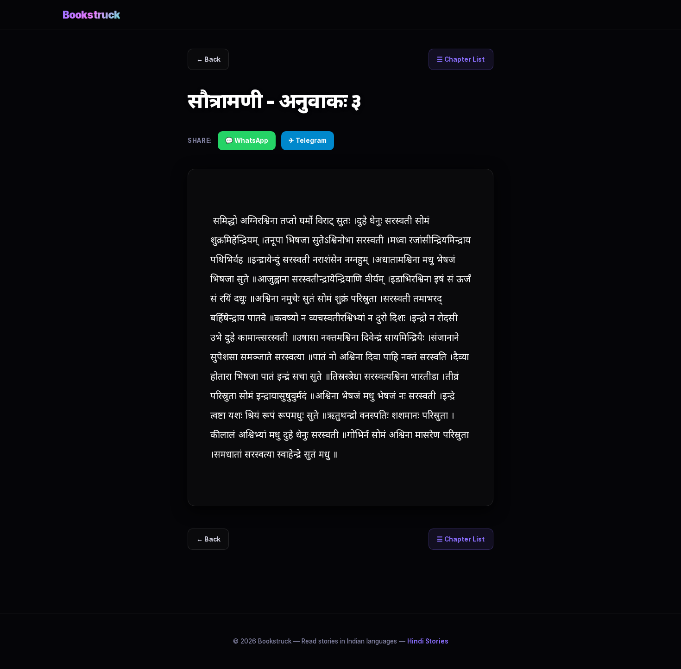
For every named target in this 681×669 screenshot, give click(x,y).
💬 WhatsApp (246, 140)
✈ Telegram (308, 140)
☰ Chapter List (461, 59)
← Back (208, 59)
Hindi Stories (427, 641)
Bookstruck (91, 14)
